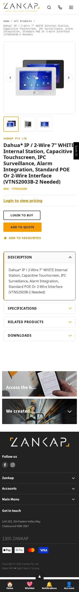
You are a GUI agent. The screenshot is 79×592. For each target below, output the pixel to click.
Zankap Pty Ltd (15, 138)
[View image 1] (11, 124)
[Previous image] (10, 77)
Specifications (22, 308)
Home (6, 21)
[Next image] (68, 77)
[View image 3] (44, 124)
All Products (23, 21)
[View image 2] (27, 124)
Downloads (20, 335)
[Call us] (60, 7)
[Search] (49, 7)
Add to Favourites (25, 238)
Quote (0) (76, 150)
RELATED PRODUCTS (25, 322)
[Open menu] (71, 7)
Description (20, 257)
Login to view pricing (22, 200)
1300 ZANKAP (15, 538)
